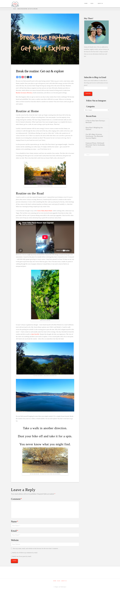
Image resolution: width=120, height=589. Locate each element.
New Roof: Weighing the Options (94, 128)
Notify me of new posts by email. (21, 556)
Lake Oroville (35, 334)
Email (14, 530)
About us (64, 580)
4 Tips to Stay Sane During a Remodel (95, 121)
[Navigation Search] (106, 3)
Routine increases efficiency (24, 93)
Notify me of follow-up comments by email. (25, 552)
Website (15, 540)
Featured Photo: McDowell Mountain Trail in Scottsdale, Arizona (95, 145)
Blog (58, 580)
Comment (16, 499)
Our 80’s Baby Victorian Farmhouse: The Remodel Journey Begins (94, 136)
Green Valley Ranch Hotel (45, 210)
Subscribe (88, 93)
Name (14, 521)
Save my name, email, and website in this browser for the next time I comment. (35, 548)
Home (54, 580)
